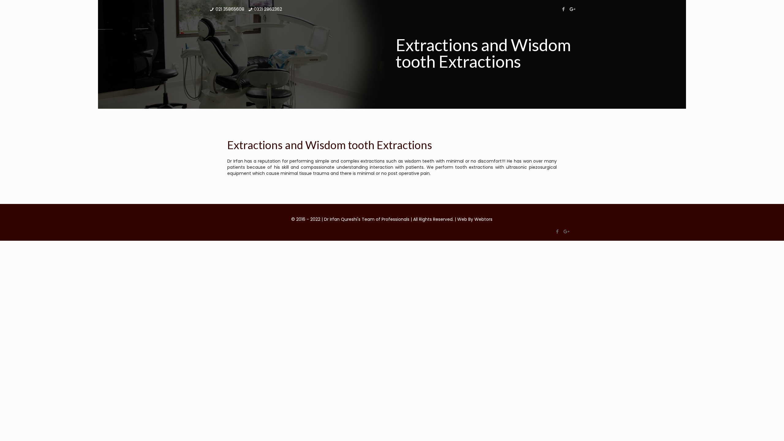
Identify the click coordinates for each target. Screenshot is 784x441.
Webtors (483, 219)
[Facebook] (563, 9)
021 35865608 (230, 9)
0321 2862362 (268, 9)
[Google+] (572, 9)
